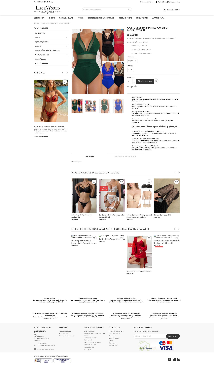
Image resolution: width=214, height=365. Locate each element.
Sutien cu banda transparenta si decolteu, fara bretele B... (139, 216)
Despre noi (88, 340)
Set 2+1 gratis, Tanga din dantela (112, 239)
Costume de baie (125, 18)
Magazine (87, 349)
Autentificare (162, 2)
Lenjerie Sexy (39, 18)
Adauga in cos (145, 81)
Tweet (132, 87)
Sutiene (80, 18)
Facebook (169, 359)
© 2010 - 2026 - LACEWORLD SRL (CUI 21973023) (51, 356)
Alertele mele (113, 345)
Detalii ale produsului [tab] (125, 156)
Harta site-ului (89, 347)
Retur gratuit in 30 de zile (92, 342)
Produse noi (63, 333)
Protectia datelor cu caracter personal (94, 334)
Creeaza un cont (174, 2)
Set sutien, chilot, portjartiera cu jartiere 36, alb (111, 216)
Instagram (178, 359)
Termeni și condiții (90, 338)
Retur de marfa (114, 333)
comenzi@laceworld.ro (45, 349)
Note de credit (114, 338)
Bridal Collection (41, 63)
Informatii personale (116, 331)
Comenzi (112, 336)
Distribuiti (128, 87)
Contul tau (114, 327)
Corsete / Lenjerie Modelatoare (101, 18)
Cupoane (112, 343)
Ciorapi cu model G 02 (162, 215)
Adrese (111, 340)
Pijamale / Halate (66, 18)
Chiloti (52, 18)
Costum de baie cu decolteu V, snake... (49, 127)
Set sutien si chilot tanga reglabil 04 (81, 216)
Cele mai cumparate (66, 336)
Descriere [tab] (89, 156)
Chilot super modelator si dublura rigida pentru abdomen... (84, 242)
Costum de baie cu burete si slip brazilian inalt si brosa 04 (167, 242)
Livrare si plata (158, 18)
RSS (174, 359)
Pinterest (136, 87)
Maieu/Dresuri (142, 18)
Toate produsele (41, 28)
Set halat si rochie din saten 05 (139, 271)
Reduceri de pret (65, 331)
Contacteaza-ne (90, 345)
